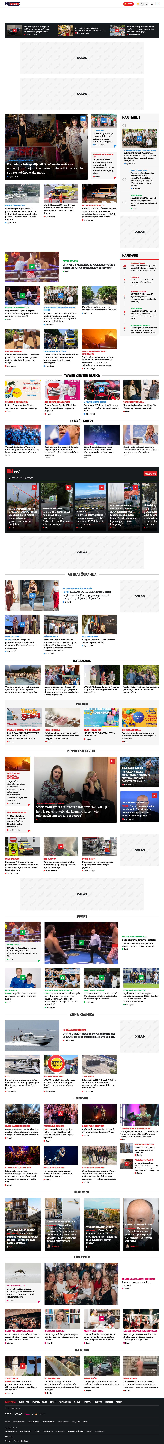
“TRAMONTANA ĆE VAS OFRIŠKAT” (135, 1128)
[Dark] (146, 4)
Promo (97, 176)
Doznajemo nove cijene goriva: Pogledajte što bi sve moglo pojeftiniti (97, 864)
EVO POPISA (135, 277)
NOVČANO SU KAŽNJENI (74, 1030)
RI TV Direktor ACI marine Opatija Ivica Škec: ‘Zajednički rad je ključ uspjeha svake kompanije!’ (123, 518)
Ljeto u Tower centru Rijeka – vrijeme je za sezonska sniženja (21, 406)
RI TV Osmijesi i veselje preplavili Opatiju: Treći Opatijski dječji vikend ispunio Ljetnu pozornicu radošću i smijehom (23, 516)
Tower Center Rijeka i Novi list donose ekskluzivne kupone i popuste (60, 408)
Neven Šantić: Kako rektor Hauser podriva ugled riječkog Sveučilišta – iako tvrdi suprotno (139, 1234)
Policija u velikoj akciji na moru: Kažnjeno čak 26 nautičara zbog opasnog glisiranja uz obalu (89, 1035)
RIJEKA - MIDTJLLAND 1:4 (134, 990)
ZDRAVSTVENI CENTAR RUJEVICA (87, 510)
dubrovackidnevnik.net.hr (76, 1431)
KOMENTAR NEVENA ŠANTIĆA (21, 1230)
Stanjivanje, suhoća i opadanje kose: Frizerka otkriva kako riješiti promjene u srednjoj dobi (140, 450)
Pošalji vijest (76, 1421)
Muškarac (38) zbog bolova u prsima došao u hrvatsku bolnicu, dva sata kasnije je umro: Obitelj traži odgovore (21, 865)
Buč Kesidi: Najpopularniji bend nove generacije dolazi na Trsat (98, 1130)
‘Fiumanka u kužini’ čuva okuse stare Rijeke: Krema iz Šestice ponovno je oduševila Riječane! (99, 1337)
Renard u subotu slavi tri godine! (136, 1284)
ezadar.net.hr (60, 1431)
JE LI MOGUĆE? (90, 1378)
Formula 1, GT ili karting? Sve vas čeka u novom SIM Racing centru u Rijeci (101, 408)
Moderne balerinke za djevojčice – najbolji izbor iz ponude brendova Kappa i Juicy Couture (62, 736)
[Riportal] (12, 4)
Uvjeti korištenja (63, 1421)
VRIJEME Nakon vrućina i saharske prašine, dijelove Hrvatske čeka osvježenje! (16, 821)
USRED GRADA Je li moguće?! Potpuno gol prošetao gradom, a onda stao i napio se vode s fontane (140, 1384)
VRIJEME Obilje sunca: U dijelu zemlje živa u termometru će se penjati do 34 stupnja (140, 29)
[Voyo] (18, 1414)
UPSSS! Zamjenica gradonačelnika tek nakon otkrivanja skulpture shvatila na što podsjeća (21, 1385)
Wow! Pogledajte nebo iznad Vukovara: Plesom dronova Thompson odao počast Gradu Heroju (99, 451)
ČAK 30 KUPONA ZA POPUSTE (57, 402)
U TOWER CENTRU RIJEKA (95, 402)
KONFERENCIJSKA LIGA (94, 990)
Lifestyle (82, 1257)
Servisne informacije (49, 1421)
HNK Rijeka (51, 1007)
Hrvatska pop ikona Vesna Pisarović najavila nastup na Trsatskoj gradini (58, 1174)
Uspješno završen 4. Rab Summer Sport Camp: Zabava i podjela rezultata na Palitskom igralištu (22, 689)
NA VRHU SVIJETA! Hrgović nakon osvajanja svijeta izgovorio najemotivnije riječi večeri (144, 202)
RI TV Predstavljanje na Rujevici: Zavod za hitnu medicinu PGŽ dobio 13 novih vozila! (90, 519)
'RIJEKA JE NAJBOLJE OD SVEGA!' (59, 990)
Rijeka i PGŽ (99, 145)
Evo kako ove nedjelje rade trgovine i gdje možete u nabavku (90, 29)
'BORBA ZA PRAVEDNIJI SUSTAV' (50, 803)
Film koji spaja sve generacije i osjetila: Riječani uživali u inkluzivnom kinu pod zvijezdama (20, 643)
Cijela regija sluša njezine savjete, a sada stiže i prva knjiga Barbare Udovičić (62, 1337)
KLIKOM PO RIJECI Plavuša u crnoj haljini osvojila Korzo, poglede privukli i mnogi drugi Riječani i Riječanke (87, 595)
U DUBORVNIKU (130, 1378)
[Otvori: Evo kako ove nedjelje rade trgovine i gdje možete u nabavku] (65, 30)
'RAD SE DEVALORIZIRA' (133, 802)
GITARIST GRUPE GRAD (15, 205)
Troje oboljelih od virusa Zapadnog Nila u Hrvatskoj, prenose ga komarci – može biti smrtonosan (21, 1292)
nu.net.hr (89, 1431)
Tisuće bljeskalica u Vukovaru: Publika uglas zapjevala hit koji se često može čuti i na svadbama (22, 450)
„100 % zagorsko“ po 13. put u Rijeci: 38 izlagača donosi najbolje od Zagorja (103, 137)
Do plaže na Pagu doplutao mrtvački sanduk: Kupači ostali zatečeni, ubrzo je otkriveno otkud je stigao (62, 1385)
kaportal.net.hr (48, 1431)
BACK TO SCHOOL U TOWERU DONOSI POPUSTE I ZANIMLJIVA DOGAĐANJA (23, 736)
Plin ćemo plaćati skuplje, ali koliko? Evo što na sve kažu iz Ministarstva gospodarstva (37, 29)
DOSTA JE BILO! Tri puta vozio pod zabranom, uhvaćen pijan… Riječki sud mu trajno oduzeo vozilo (59, 1083)
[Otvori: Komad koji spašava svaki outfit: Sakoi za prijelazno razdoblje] (141, 390)
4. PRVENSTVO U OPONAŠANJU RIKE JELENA (140, 150)
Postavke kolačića (19, 1421)
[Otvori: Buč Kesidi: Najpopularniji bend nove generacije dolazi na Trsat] (99, 1114)
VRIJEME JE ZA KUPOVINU (16, 402)
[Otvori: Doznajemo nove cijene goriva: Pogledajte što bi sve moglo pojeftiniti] (99, 846)
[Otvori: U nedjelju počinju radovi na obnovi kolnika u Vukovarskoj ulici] (99, 295)
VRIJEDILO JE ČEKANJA (54, 1126)
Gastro (88, 1343)
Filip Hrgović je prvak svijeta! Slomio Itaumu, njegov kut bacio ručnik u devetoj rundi (21, 313)
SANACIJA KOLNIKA (52, 508)
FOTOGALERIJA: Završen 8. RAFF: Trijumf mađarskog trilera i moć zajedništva (101, 689)
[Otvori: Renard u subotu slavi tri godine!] (81, 1284)
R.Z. (10, 1247)
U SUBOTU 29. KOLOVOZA (93, 1126)
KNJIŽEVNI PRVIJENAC (55, 1331)
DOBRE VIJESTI (88, 858)
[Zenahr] (28, 1414)
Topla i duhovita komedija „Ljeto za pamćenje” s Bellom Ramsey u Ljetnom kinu (141, 689)
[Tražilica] (152, 4)
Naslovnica (10, 1402)
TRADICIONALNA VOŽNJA (55, 351)
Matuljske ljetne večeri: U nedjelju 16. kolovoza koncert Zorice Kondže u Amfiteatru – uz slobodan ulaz (139, 1134)
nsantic (55, 1246)
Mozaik (82, 1098)
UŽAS (7, 1076)
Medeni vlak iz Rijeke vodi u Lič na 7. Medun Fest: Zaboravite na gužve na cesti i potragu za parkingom (61, 358)
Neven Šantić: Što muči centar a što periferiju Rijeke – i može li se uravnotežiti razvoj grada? (101, 1236)
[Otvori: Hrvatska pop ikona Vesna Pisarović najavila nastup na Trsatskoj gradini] (61, 1155)
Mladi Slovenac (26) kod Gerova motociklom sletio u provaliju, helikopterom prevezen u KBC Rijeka (59, 208)
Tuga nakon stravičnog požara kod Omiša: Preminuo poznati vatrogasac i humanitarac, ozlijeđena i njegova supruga (97, 361)
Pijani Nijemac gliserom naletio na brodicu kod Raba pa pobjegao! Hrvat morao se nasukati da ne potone (22, 1083)
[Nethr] (40, 1414)
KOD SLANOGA (50, 858)
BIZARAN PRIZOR (52, 1378)
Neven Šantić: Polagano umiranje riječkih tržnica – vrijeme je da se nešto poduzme (22, 1238)
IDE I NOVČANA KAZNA (54, 1076)
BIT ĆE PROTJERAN (13, 351)
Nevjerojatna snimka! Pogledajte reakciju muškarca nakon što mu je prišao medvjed (101, 1384)
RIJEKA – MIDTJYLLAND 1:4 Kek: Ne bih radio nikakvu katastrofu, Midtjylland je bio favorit (101, 996)
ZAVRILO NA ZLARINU (132, 768)
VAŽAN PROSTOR (51, 636)
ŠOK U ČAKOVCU (12, 858)
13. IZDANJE (98, 130)
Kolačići (7, 1421)
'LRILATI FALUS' (12, 1378)
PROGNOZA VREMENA (138, 292)
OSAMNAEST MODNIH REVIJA (20, 160)
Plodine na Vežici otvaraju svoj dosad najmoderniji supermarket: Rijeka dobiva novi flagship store (103, 166)
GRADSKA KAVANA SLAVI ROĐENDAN (138, 1278)
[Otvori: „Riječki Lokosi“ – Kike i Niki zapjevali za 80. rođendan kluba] (23, 978)
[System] (142, 4)
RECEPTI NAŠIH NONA (93, 1331)
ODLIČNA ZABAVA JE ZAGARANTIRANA (140, 1331)
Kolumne (82, 1192)
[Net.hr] (9, 1414)
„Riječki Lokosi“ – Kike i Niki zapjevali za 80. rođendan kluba (20, 996)
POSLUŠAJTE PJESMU (144, 1159)
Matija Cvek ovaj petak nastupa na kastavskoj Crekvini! (145, 1149)
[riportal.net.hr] (9, 1437)
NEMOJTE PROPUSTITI (144, 1144)
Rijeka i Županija (82, 574)
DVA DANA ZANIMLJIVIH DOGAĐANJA (23, 729)
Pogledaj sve (150, 474)
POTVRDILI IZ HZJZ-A (16, 1285)
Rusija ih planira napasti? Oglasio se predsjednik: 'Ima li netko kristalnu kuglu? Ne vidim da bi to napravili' (62, 451)
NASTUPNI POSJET (90, 636)
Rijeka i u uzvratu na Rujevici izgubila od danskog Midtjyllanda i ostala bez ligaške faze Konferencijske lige (140, 997)
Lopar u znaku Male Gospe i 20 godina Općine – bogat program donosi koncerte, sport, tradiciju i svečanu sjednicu (61, 690)
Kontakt (85, 1421)
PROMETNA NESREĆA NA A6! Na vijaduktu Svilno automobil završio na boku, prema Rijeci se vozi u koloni (99, 1083)
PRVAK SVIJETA (136, 195)
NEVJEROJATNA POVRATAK (17, 307)
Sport (134, 208)
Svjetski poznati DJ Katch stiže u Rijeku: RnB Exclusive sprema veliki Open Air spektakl (140, 1337)
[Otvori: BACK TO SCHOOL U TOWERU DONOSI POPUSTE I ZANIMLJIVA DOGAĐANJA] (24, 717)
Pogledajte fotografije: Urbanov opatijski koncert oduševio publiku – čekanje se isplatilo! (59, 1133)
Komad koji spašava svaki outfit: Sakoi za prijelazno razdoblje (139, 406)
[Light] (138, 4)
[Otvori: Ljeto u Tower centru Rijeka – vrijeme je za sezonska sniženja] (23, 390)
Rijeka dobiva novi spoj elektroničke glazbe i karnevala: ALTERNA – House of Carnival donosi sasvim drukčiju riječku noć (21, 1176)
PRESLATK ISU (11, 990)
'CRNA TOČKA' (88, 1076)
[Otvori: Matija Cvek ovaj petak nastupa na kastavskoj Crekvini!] (126, 1148)
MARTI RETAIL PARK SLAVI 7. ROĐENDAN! (99, 734)
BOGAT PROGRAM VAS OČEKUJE (19, 1331)
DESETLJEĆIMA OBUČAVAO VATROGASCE (93, 352)
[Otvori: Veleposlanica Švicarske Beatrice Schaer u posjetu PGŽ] (99, 624)
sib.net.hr (37, 1431)
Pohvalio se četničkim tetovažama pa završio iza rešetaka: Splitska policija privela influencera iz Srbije (22, 358)
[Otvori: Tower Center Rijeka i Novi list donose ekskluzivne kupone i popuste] (62, 390)
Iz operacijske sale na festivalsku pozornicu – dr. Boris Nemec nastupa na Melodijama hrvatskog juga (147, 1167)
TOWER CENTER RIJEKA (133, 402)
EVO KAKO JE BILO (13, 636)
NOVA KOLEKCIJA (52, 729)
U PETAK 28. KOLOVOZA (54, 1167)
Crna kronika (50, 216)
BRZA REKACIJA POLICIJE (93, 205)
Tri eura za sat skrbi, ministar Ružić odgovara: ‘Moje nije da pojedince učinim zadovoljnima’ (138, 810)
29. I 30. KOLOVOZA (92, 729)
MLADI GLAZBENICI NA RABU (17, 1126)
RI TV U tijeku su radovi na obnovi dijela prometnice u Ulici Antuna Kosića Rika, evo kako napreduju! (56, 518)
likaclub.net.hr (99, 1431)
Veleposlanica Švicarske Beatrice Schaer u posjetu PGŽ (98, 641)
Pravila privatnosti (33, 1421)
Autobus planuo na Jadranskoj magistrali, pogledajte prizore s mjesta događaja (59, 864)
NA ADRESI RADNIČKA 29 (103, 155)
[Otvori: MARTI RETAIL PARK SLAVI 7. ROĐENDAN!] (101, 717)
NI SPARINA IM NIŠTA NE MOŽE (77, 588)
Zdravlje (12, 1300)
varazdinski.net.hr (26, 1431)
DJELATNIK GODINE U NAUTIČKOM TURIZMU (121, 507)
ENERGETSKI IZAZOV (138, 263)
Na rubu (82, 1350)
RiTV (12, 528)
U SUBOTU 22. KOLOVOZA (93, 1167)
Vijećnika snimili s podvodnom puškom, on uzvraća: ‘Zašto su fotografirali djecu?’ (136, 776)
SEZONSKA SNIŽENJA (131, 729)
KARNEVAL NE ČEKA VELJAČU (18, 1167)
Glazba (47, 1141)
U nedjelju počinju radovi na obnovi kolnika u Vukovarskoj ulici (99, 308)
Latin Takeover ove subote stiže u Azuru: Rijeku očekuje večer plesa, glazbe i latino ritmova (22, 1337)
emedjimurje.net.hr (11, 1431)
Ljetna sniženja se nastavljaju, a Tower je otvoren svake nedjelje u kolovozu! (139, 736)
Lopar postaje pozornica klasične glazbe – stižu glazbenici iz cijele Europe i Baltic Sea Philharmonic (21, 1132)
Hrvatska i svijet (31, 34)
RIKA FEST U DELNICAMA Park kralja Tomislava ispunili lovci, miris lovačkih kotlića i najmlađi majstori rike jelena (140, 157)
